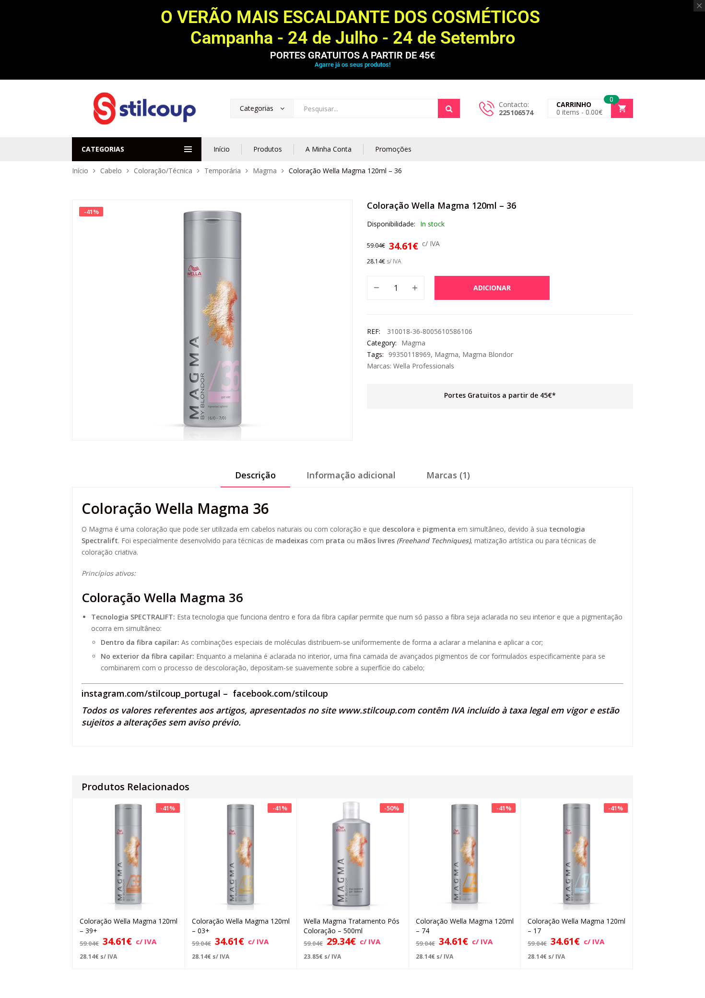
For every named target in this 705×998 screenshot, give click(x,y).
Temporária (222, 170)
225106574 (516, 112)
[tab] (255, 478)
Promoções (393, 149)
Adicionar (492, 287)
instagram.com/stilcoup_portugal (151, 693)
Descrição (255, 475)
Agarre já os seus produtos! (352, 64)
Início (221, 149)
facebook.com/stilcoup (280, 693)
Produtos (267, 149)
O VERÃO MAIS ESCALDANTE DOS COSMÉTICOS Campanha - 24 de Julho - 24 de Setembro (352, 27)
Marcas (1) (448, 475)
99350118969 (409, 354)
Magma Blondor (487, 354)
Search (449, 108)
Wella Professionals (423, 365)
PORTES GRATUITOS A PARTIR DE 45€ (352, 55)
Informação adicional (351, 475)
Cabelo (111, 170)
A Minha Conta (329, 149)
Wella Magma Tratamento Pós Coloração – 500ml (352, 925)
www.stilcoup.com (376, 710)
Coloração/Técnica (163, 170)
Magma (265, 170)
